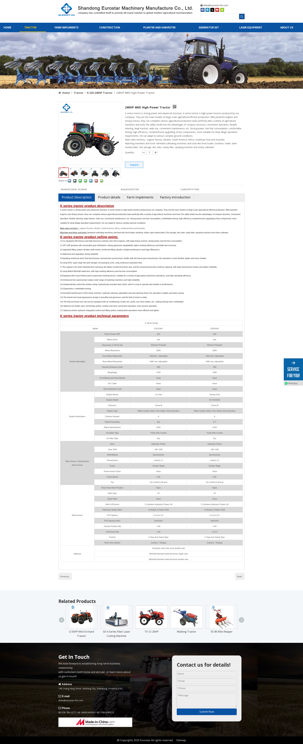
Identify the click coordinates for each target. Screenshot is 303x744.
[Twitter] (212, 10)
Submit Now (206, 711)
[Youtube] (217, 10)
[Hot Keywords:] (242, 16)
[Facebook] (203, 10)
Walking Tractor (186, 631)
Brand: (124, 189)
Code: (183, 189)
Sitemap (181, 740)
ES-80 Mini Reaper (221, 631)
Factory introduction (175, 197)
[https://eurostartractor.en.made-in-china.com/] (95, 722)
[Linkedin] (207, 10)
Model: (64, 189)
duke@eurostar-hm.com (215, 5)
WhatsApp (292, 383)
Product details (109, 197)
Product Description (77, 197)
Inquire (134, 165)
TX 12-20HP (151, 631)
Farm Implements (140, 197)
